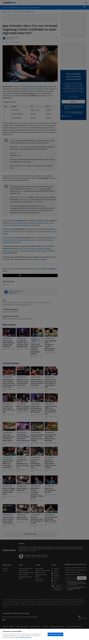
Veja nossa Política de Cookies (23, 637)
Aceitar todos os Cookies (55, 634)
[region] (44, 634)
